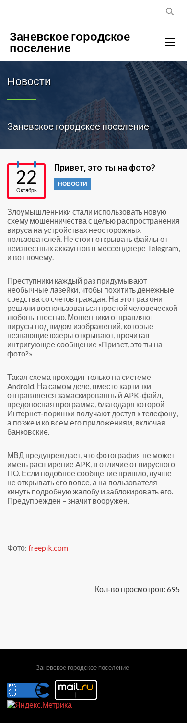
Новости (72, 183)
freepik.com (48, 547)
